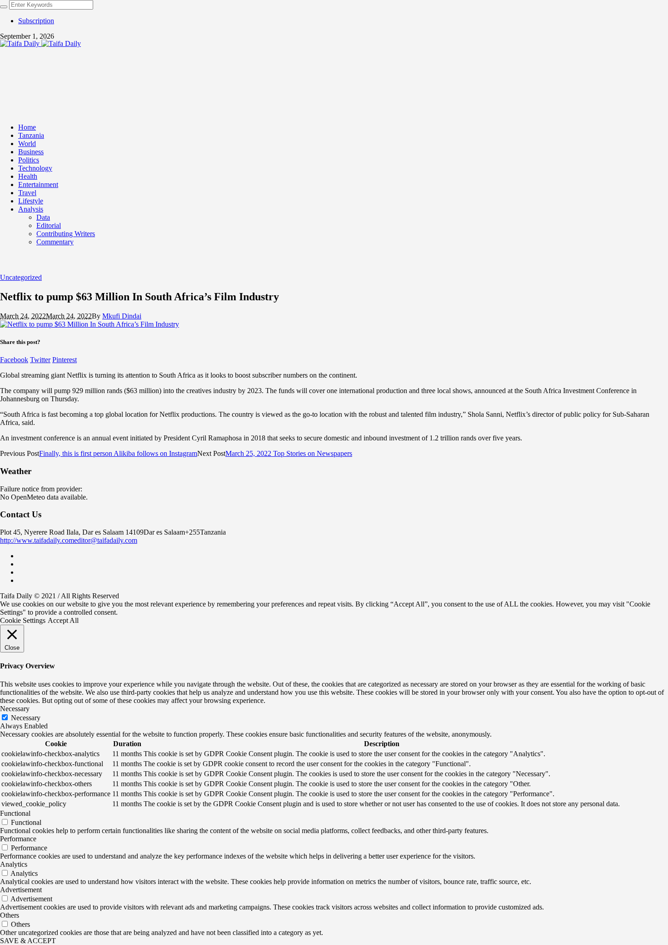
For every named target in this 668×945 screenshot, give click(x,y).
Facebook (14, 360)
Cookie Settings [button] (22, 620)
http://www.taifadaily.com (37, 540)
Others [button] (9, 915)
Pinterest (64, 360)
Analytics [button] (13, 864)
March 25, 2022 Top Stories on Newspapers (288, 453)
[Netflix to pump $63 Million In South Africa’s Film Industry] (89, 324)
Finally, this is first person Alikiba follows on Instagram (118, 453)
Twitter (40, 360)
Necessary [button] (15, 709)
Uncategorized (21, 277)
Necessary (25, 718)
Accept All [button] (63, 620)
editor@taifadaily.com (105, 540)
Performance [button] (18, 839)
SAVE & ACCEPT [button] (28, 941)
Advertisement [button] (21, 890)
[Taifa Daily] (40, 43)
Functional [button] (15, 813)
